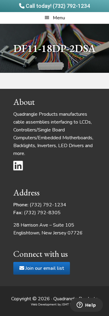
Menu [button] (59, 18)
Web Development (44, 304)
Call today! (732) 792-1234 (57, 6)
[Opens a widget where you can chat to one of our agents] (86, 305)
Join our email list (44, 268)
